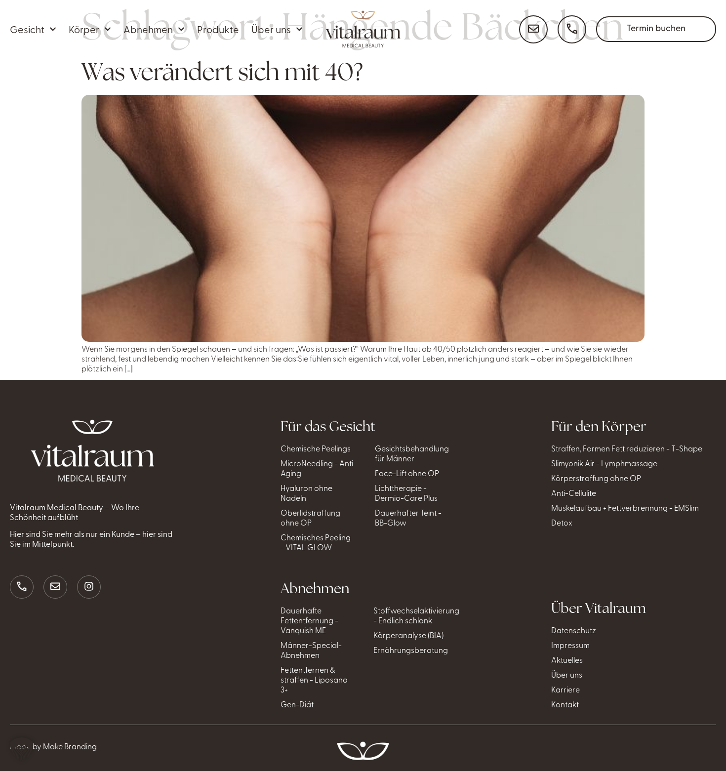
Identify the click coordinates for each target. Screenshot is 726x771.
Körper (84, 29)
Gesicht (27, 29)
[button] (21, 749)
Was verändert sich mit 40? (222, 71)
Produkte (218, 29)
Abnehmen (148, 29)
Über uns (271, 29)
